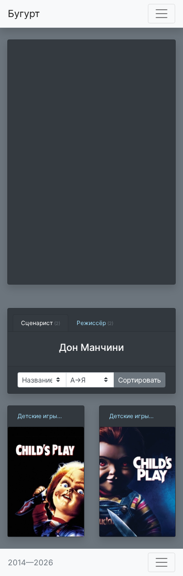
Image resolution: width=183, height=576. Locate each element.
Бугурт (24, 13)
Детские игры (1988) (37, 416)
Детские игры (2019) (129, 416)
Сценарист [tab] (40, 322)
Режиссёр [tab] (95, 322)
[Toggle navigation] (161, 13)
